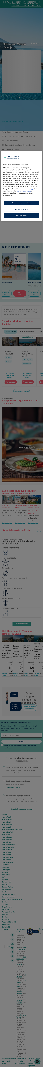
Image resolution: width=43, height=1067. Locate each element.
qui (32, 189)
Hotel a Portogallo (8, 847)
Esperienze (5, 864)
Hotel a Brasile (6, 822)
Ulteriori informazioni (21, 623)
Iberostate (5, 909)
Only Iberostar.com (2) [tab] (27, 331)
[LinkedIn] (12, 960)
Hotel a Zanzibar (7, 862)
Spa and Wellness (8, 887)
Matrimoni (5, 872)
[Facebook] (12, 935)
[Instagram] (12, 956)
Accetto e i (20, 746)
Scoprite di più (34, 293)
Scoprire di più (7, 523)
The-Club (5, 914)
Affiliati (13, 1058)
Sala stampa (6, 924)
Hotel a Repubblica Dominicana (12, 829)
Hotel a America (7, 817)
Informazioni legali (20, 931)
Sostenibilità (6, 927)
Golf (3, 877)
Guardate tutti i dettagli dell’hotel (12, 121)
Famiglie (4, 884)
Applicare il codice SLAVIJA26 (25, 5)
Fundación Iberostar (8, 912)
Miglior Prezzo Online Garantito (12, 899)
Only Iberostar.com (28, 337)
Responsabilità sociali (9, 922)
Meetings (5, 879)
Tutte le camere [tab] (10, 331)
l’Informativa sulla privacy (19, 745)
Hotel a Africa (6, 852)
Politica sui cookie (17, 1061)
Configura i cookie (21, 209)
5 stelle (4, 892)
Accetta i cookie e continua (21, 203)
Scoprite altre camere (21, 391)
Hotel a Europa (7, 837)
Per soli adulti (6, 889)
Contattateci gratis (12, 787)
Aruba (18, 986)
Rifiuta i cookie (21, 215)
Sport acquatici (7, 882)
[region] (21, 186)
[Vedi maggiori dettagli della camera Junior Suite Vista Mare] (27, 341)
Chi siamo (5, 902)
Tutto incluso (6, 874)
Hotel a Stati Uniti (7, 832)
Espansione (5, 919)
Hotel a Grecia (6, 842)
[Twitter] (12, 939)
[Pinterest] (12, 952)
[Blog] (12, 944)
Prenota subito (20, 293)
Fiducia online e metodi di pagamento (31, 1062)
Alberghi (4, 814)
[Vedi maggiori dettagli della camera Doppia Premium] (10, 341)
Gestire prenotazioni (8, 894)
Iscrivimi (21, 741)
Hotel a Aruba (6, 834)
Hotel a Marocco (7, 857)
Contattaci (5, 929)
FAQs (8, 946)
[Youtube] (12, 948)
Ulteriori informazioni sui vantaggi (21, 809)
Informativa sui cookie (23, 191)
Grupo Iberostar (7, 907)
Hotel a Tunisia (7, 859)
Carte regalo (6, 870)
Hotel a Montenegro (8, 844)
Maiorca (19, 964)
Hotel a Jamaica (7, 824)
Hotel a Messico (7, 827)
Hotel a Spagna (7, 849)
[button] (37, 1061)
